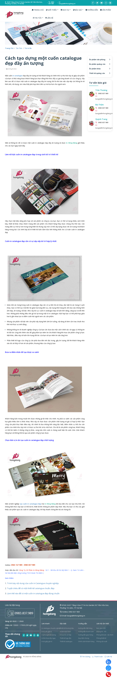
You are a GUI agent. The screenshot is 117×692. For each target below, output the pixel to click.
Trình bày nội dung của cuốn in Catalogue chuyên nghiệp (33, 583)
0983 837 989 (51, 2)
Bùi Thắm (99, 104)
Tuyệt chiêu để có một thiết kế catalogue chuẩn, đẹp (30, 588)
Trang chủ (9, 48)
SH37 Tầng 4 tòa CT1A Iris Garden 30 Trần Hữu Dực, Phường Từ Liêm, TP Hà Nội (24, 2)
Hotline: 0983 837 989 (71, 612)
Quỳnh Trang (101, 119)
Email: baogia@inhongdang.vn (73, 615)
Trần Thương (101, 90)
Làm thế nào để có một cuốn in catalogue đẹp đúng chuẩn (33, 593)
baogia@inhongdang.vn (67, 3)
